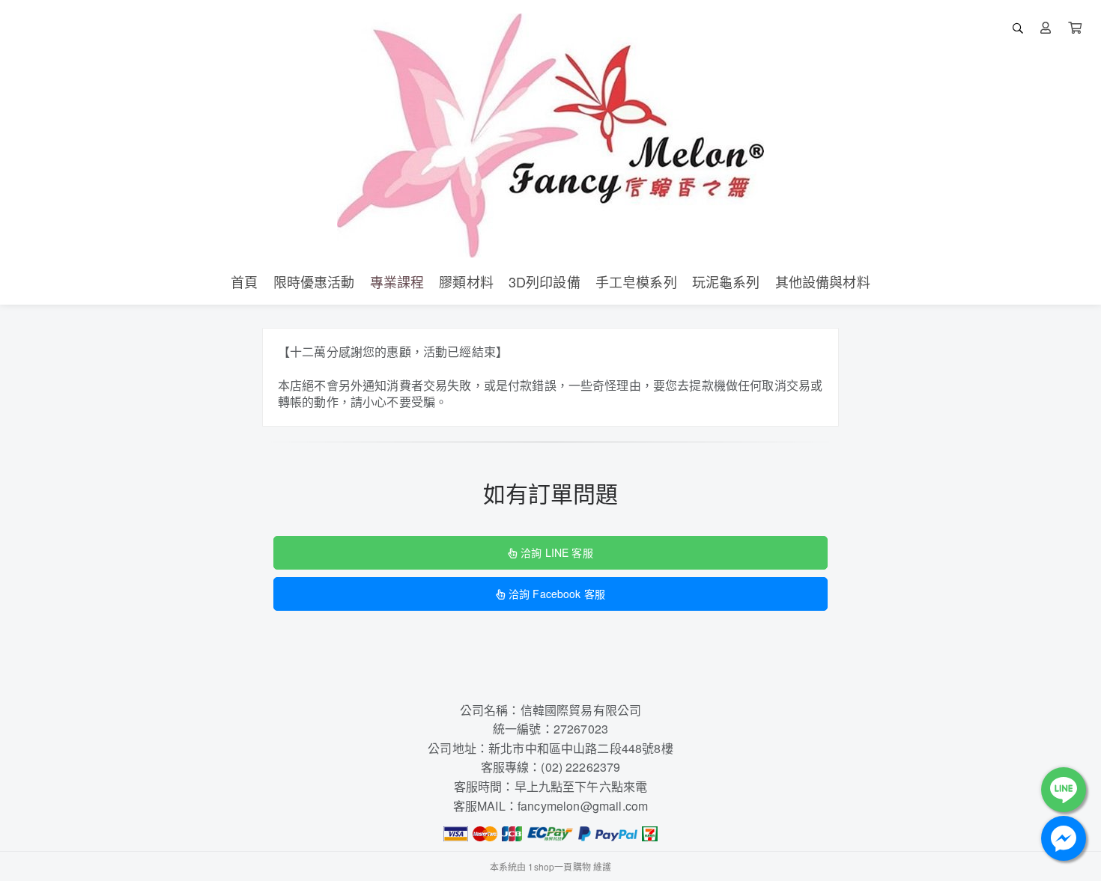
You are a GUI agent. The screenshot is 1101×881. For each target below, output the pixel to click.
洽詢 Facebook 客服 (557, 593)
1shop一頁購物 (559, 866)
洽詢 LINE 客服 (556, 552)
